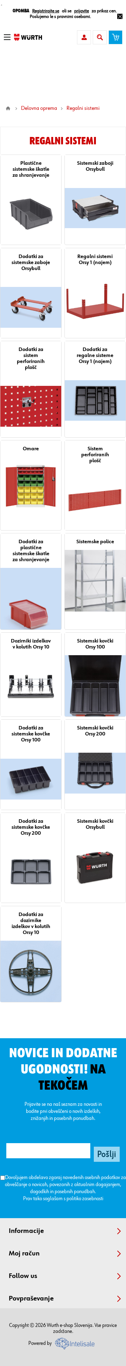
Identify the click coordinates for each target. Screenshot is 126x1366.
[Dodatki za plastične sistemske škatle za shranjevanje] (30, 598)
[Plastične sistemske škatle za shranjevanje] (30, 214)
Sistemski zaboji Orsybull (95, 166)
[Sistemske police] (95, 580)
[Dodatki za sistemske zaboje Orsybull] (30, 307)
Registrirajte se (45, 10)
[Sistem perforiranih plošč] (95, 499)
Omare (31, 448)
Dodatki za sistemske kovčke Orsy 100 (31, 733)
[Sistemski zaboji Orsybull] (95, 208)
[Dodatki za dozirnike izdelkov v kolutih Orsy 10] (30, 971)
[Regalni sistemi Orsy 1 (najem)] (95, 301)
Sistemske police (95, 541)
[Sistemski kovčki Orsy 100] (95, 685)
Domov (8, 108)
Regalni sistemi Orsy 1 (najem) (95, 259)
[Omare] (30, 487)
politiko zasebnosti (84, 1198)
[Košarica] (115, 37)
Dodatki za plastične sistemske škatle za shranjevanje (31, 550)
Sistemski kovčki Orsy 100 (95, 644)
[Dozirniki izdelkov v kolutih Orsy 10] (30, 685)
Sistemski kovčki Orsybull (95, 824)
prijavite (81, 10)
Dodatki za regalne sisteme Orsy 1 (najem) (95, 355)
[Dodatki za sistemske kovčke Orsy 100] (30, 778)
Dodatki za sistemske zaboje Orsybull (31, 262)
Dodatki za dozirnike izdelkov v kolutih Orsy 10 (31, 923)
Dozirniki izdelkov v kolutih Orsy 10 (31, 644)
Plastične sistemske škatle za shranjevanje (31, 169)
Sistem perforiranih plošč (95, 454)
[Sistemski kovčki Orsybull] (95, 866)
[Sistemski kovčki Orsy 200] (95, 772)
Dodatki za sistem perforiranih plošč (31, 358)
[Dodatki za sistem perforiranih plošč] (30, 406)
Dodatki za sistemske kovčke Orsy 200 (31, 827)
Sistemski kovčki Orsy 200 (95, 731)
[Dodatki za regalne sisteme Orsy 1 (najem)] (95, 400)
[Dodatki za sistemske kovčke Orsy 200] (30, 872)
